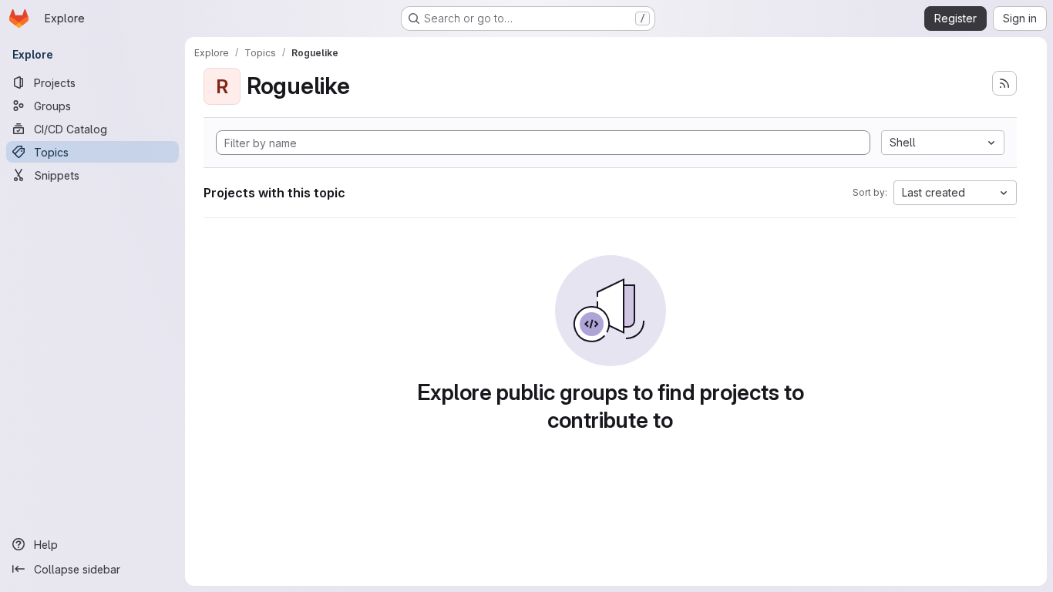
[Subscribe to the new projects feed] (1004, 83)
